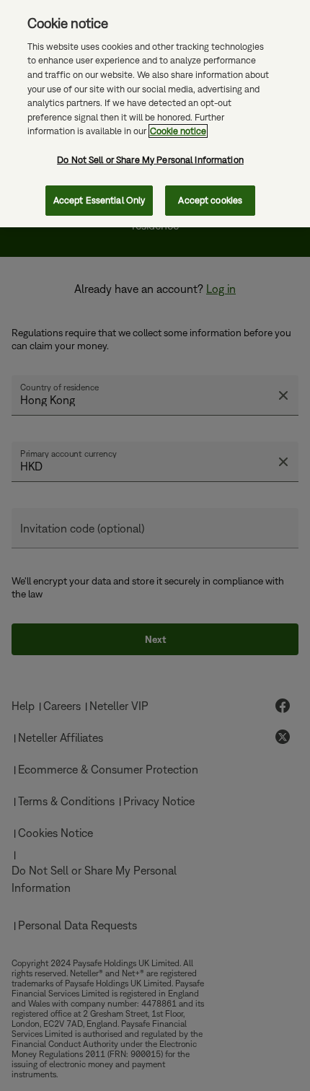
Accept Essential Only (99, 200)
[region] (155, 113)
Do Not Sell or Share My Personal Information (150, 159)
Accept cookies (210, 200)
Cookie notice (178, 131)
